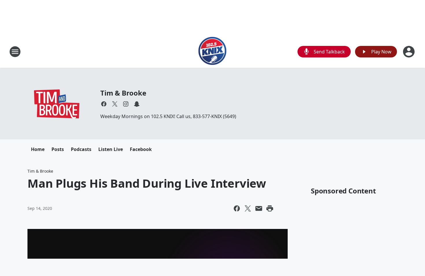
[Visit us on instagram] (125, 103)
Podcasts (81, 149)
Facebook (141, 149)
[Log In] (409, 51)
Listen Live (110, 149)
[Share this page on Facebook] (237, 208)
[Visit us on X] (114, 103)
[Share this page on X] (248, 208)
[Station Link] (213, 51)
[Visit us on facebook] (103, 103)
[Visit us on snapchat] (136, 103)
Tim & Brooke (123, 93)
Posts (57, 149)
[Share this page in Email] (259, 208)
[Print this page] (270, 208)
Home (38, 149)
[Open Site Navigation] (15, 51)
